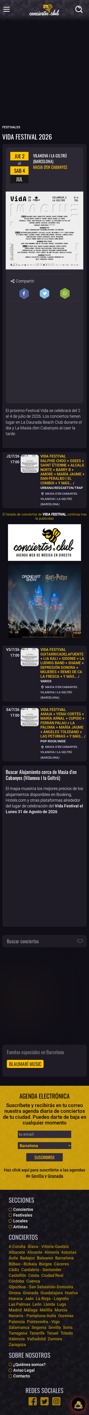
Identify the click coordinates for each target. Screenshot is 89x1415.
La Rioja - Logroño (52, 1298)
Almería (51, 1252)
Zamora (55, 1338)
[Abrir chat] (78, 1404)
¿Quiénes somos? (29, 1364)
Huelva (71, 1292)
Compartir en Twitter (44, 293)
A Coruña (17, 1246)
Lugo (61, 1304)
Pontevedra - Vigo (43, 1321)
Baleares (45, 1258)
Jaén (29, 1298)
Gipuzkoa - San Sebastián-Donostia (41, 1286)
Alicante (34, 1252)
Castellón (17, 1275)
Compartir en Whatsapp (65, 293)
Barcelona (64, 1258)
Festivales (22, 1215)
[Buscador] (79, 10)
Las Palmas (19, 1304)
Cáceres (61, 1263)
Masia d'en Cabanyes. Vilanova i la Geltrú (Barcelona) (59, 499)
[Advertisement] (44, 75)
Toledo (66, 1333)
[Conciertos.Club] (44, 9)
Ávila (13, 1258)
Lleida (49, 1304)
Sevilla (37, 1176)
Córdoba (16, 1281)
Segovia (38, 1327)
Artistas (20, 1226)
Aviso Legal (24, 1370)
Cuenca (33, 1281)
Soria (68, 1327)
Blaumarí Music (25, 1063)
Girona (15, 1292)
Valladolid (36, 1338)
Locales (20, 1220)
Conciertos (23, 1209)
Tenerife (37, 1333)
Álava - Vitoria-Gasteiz (48, 1246)
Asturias (68, 1252)
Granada (55, 1176)
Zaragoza (17, 1344)
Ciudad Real (52, 1275)
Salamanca (19, 1327)
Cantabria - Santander (41, 1269)
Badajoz (27, 1258)
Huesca (16, 1298)
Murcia (61, 1310)
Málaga (31, 1310)
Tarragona (18, 1333)
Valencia (17, 1338)
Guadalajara (51, 1292)
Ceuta (33, 1275)
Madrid (15, 1310)
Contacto (21, 1376)
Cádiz (14, 1269)
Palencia (17, 1321)
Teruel (52, 1333)
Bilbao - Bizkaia (23, 1263)
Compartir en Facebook (24, 293)
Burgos (45, 1263)
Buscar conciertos (23, 941)
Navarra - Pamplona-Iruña (32, 1315)
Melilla (46, 1310)
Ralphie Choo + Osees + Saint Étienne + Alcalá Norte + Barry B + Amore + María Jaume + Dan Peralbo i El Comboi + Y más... (62, 469)
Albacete (17, 1252)
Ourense (65, 1315)
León (37, 1304)
